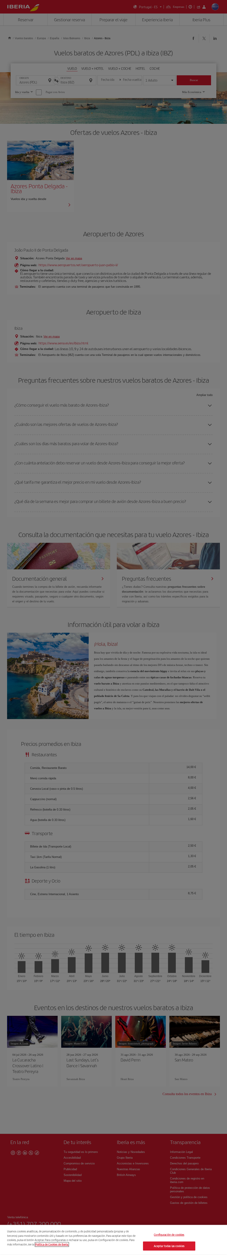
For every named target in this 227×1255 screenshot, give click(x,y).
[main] (113, 1240)
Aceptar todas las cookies (169, 1246)
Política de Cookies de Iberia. (51, 1244)
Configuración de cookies (169, 1235)
